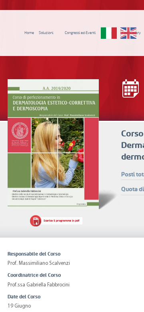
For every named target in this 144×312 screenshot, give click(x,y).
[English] (128, 33)
